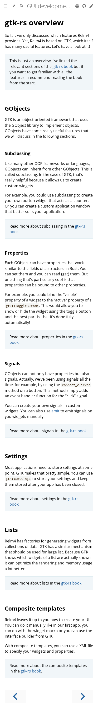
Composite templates (35, 608)
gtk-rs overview (34, 22)
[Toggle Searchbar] (21, 6)
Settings (16, 456)
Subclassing (17, 153)
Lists (11, 530)
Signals (12, 363)
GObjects (17, 108)
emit (55, 411)
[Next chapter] (82, 696)
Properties (16, 253)
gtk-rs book (63, 66)
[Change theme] (14, 6)
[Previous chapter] (15, 696)
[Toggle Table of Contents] (5, 6)
